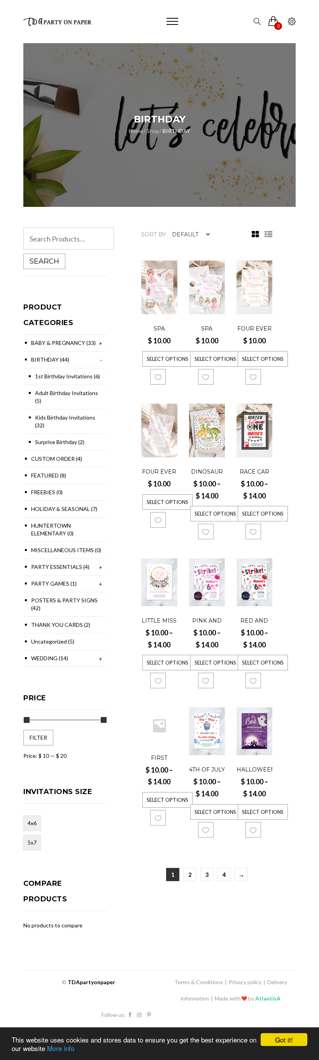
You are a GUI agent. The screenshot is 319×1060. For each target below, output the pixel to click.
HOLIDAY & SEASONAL (64, 509)
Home (136, 131)
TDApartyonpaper (91, 982)
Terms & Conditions (198, 982)
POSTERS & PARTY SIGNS (64, 604)
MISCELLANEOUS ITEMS (66, 550)
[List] (266, 234)
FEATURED (48, 475)
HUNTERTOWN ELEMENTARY (52, 529)
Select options (167, 359)
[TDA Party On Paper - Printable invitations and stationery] (58, 21)
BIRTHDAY (50, 359)
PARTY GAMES (54, 583)
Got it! (284, 1039)
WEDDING (49, 658)
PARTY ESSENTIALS (60, 566)
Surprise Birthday (59, 442)
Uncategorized (52, 641)
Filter (38, 737)
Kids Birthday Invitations (65, 421)
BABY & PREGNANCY (63, 342)
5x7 (32, 842)
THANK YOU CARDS (60, 624)
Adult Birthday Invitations (66, 397)
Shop (153, 131)
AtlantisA (267, 998)
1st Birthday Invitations (67, 376)
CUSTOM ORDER (56, 458)
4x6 (32, 823)
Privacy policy (245, 982)
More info (60, 1048)
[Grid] (253, 234)
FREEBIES (47, 492)
